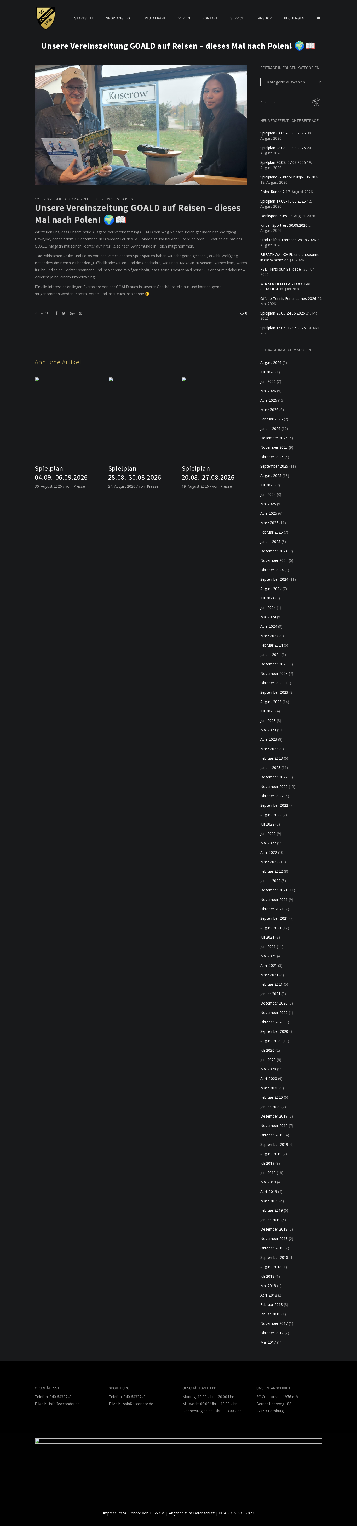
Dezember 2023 (273, 663)
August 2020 (270, 1040)
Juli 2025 (267, 485)
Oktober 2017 (272, 1332)
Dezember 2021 (273, 890)
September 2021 (274, 918)
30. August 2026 (48, 486)
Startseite (130, 199)
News (107, 199)
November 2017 (274, 1323)
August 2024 (270, 588)
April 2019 (268, 1191)
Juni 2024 (268, 607)
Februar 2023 (271, 758)
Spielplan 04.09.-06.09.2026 (61, 472)
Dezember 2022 (273, 777)
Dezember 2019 (273, 1116)
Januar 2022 (270, 880)
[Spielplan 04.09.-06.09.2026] (67, 418)
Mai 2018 (268, 1285)
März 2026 (269, 409)
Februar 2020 (271, 1097)
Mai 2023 (268, 729)
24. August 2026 (121, 486)
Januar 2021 (270, 993)
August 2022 (270, 814)
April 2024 (268, 626)
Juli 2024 (267, 598)
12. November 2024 (57, 199)
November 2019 (274, 1125)
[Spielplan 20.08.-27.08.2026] (214, 418)
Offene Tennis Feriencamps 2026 (288, 298)
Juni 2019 (268, 1172)
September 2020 (274, 1031)
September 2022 (274, 805)
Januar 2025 (270, 541)
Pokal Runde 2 (272, 191)
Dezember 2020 (273, 1003)
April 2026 (268, 400)
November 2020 (274, 1012)
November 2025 (274, 447)
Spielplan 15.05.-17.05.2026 (283, 327)
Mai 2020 (268, 1069)
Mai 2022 (268, 842)
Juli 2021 (267, 937)
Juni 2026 (268, 381)
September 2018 (274, 1257)
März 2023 (269, 748)
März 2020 (269, 1087)
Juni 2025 (268, 494)
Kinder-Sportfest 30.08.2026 (283, 225)
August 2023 (270, 701)
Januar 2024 (270, 654)
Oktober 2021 (272, 908)
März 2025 (269, 522)
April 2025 (268, 513)
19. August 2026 (195, 486)
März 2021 (269, 974)
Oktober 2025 (272, 456)
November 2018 (274, 1238)
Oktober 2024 (272, 569)
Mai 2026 (268, 390)
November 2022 (274, 786)
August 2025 (270, 475)
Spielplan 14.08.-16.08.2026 (283, 201)
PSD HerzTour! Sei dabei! (281, 269)
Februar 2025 (271, 532)
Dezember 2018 (273, 1229)
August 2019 (270, 1153)
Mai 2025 (268, 503)
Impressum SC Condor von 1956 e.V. (134, 1513)
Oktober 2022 (272, 795)
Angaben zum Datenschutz (192, 1513)
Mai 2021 (268, 955)
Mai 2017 (268, 1342)
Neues (91, 199)
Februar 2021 (271, 984)
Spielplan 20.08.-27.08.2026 (208, 472)
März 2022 (269, 861)
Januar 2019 (270, 1219)
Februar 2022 (271, 871)
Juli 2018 (267, 1276)
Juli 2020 (267, 1050)
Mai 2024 (268, 616)
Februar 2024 (271, 645)
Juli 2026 (267, 371)
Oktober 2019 (272, 1134)
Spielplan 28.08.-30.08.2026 (134, 472)
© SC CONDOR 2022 (236, 1513)
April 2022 (268, 852)
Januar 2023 (270, 767)
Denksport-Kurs (273, 215)
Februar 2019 (271, 1210)
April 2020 (268, 1078)
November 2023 (274, 673)
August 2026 (270, 362)
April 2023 (268, 739)
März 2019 (269, 1200)
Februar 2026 (271, 419)
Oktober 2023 (272, 682)
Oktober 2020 (272, 1021)
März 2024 (269, 635)
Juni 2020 (268, 1059)
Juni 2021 (268, 946)
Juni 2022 (268, 833)
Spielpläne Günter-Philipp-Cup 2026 (289, 177)
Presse (79, 486)
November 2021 (274, 899)
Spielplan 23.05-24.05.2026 (282, 313)
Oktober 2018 (272, 1248)
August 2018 (270, 1266)
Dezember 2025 (273, 437)
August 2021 (270, 927)
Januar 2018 (270, 1313)
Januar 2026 (270, 428)
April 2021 (268, 965)
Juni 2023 (268, 720)
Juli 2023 (267, 711)
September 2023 (274, 692)
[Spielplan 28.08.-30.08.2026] (141, 418)
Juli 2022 (267, 824)
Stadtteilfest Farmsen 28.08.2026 (288, 239)
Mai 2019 (268, 1182)
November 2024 (274, 560)
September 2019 (274, 1144)
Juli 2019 (267, 1163)
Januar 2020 (270, 1106)
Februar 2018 (271, 1304)
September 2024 (274, 579)
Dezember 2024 (273, 550)
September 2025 (274, 466)
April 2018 (268, 1295)
